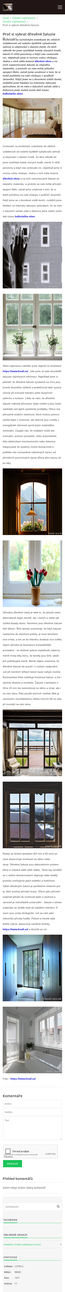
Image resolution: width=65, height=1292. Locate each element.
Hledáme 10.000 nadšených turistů (22, 1244)
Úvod (6, 18)
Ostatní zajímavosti (23, 18)
